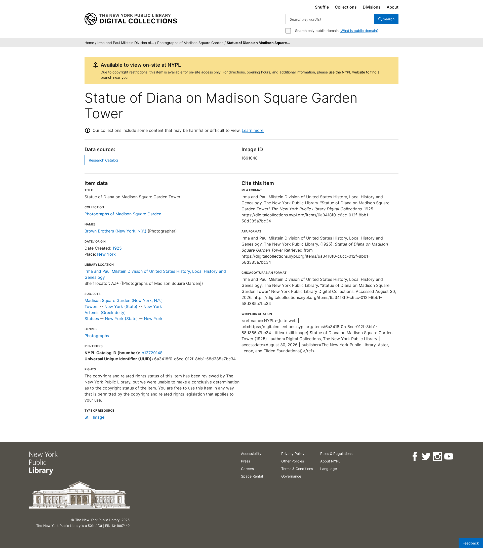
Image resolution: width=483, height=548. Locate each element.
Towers (91, 306)
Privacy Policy (292, 453)
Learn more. (253, 130)
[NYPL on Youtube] (448, 456)
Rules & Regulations (336, 453)
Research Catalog (103, 160)
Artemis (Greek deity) (105, 312)
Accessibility (251, 453)
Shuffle (322, 7)
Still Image (94, 417)
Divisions (372, 7)
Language (328, 468)
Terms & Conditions (297, 468)
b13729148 (152, 352)
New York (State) (120, 306)
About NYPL (330, 461)
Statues (92, 318)
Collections (346, 7)
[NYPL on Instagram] (437, 456)
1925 (117, 248)
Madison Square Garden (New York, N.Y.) (124, 300)
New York (106, 254)
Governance (291, 476)
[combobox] (330, 19)
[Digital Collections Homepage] (131, 19)
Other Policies (292, 461)
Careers (247, 468)
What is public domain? (360, 30)
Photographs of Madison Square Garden (123, 213)
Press (245, 461)
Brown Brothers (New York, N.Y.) (115, 230)
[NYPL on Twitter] (426, 456)
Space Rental (252, 476)
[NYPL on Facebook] (414, 456)
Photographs (97, 335)
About (392, 7)
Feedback (471, 543)
